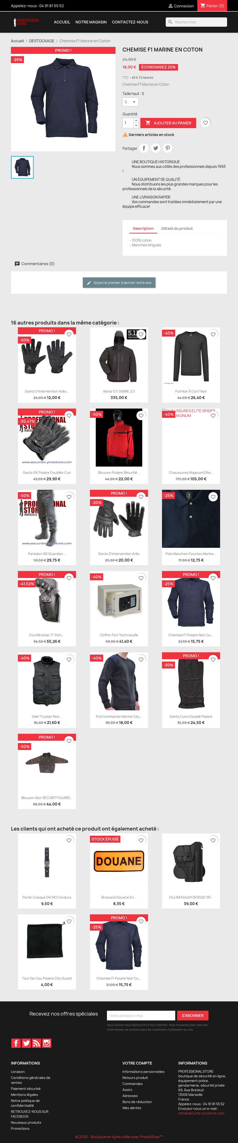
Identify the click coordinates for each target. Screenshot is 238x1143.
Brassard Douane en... (119, 897)
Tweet (155, 148)
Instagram (46, 1043)
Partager (144, 148)
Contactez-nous (130, 22)
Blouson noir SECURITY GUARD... (47, 798)
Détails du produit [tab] (177, 228)
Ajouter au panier (168, 123)
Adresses (130, 1096)
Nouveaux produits (26, 1122)
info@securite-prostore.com (201, 1113)
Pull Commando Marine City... (119, 716)
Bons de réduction (137, 1102)
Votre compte (137, 1063)
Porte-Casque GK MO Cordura (47, 897)
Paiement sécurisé (26, 1088)
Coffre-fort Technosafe (119, 635)
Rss (36, 1043)
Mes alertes (131, 1108)
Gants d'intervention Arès (119, 554)
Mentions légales (24, 1094)
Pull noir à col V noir (191, 391)
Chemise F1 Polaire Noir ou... (191, 635)
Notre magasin (91, 22)
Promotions (20, 1128)
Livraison (18, 1071)
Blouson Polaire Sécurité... (119, 472)
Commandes (132, 1083)
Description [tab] (143, 228)
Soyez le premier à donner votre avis (122, 282)
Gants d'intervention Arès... (47, 391)
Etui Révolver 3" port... (46, 635)
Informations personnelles (143, 1071)
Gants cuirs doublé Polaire (191, 716)
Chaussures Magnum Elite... (191, 472)
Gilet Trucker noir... (47, 716)
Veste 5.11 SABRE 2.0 (119, 391)
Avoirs (127, 1090)
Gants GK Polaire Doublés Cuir (47, 472)
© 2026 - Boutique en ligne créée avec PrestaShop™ (119, 1136)
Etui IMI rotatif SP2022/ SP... (191, 897)
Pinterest (167, 148)
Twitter (26, 1043)
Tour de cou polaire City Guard (47, 978)
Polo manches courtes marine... (190, 554)
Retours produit (135, 1077)
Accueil (62, 22)
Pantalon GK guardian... (47, 554)
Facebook (16, 1043)
